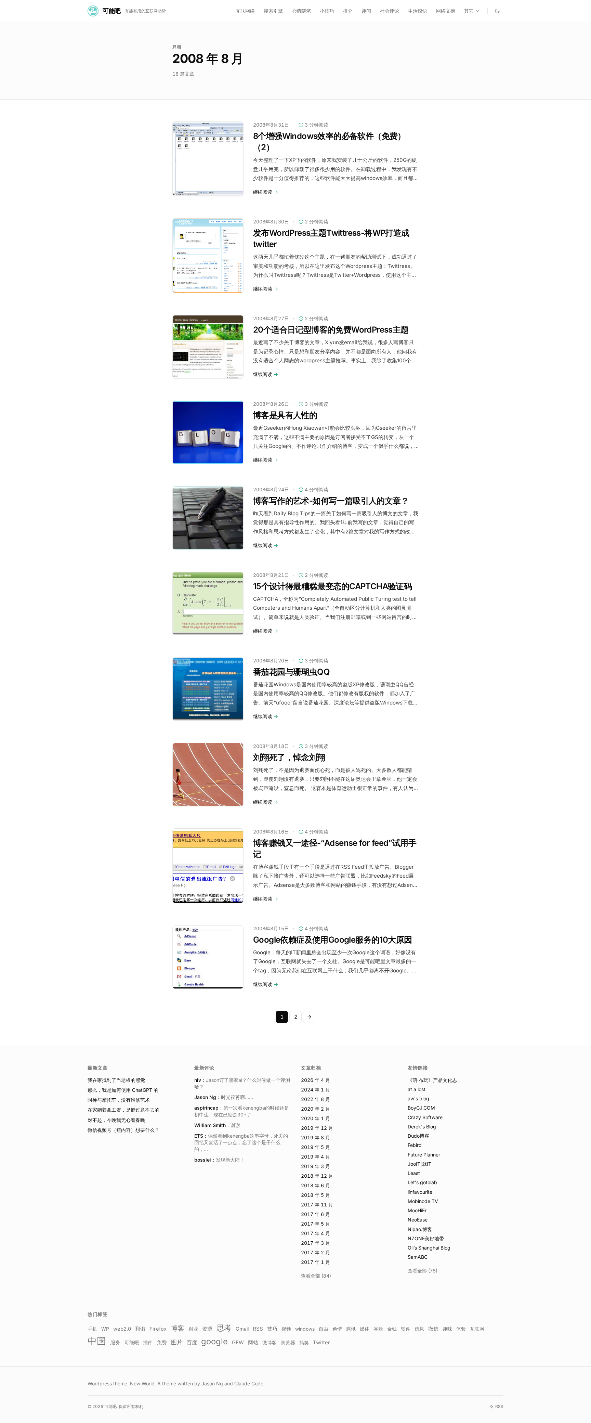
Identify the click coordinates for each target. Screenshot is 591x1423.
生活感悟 (417, 11)
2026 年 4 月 (315, 1080)
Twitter (321, 1343)
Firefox (158, 1329)
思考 (224, 1327)
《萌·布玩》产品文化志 (432, 1080)
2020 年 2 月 (315, 1109)
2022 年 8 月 (315, 1099)
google (214, 1341)
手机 (92, 1329)
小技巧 (327, 11)
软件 (405, 1329)
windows (305, 1329)
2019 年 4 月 (315, 1157)
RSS (258, 1328)
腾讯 (351, 1329)
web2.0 (122, 1329)
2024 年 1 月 (315, 1089)
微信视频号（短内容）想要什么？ (123, 1130)
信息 (419, 1329)
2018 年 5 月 (315, 1195)
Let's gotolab (422, 1182)
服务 (115, 1343)
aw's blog (418, 1098)
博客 (177, 1328)
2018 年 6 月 (315, 1185)
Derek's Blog (422, 1126)
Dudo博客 (418, 1136)
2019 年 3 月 (315, 1166)
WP (105, 1329)
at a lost (416, 1089)
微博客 (269, 1342)
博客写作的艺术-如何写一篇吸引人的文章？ (331, 501)
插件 (148, 1342)
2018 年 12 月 (317, 1176)
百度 (192, 1342)
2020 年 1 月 (315, 1118)
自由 (323, 1329)
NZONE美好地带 (426, 1238)
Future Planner (424, 1154)
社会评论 (389, 11)
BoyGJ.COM (421, 1108)
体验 (461, 1329)
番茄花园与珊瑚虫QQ (291, 672)
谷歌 (378, 1329)
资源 (207, 1328)
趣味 (447, 1329)
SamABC (418, 1257)
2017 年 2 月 (315, 1252)
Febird (415, 1145)
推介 (348, 11)
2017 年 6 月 (315, 1214)
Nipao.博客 (420, 1229)
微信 (433, 1329)
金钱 (392, 1329)
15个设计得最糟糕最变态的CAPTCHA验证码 (332, 586)
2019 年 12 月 (317, 1128)
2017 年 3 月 (315, 1243)
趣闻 (366, 11)
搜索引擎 (273, 11)
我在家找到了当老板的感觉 (116, 1080)
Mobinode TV (423, 1201)
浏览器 (288, 1342)
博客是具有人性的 (285, 415)
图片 (177, 1342)
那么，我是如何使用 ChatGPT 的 (123, 1090)
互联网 (477, 1329)
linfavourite (420, 1192)
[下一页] (309, 1017)
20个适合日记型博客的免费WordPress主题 (331, 330)
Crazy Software (425, 1117)
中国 (97, 1341)
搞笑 (304, 1342)
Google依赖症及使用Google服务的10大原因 (332, 940)
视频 (286, 1329)
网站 (253, 1343)
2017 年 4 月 (315, 1233)
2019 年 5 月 (315, 1147)
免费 (162, 1342)
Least (414, 1173)
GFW (238, 1343)
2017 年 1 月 (315, 1262)
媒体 (364, 1329)
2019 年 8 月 (315, 1137)
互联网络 (245, 11)
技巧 (272, 1329)
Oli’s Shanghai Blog (429, 1248)
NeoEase (418, 1220)
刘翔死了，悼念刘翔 (289, 757)
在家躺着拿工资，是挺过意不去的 (123, 1110)
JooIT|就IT (419, 1164)
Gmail (242, 1329)
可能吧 (131, 1342)
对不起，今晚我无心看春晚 (116, 1120)
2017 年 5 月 (315, 1224)
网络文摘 (445, 11)
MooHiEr (417, 1210)
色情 (337, 1329)
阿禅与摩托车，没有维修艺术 (119, 1100)
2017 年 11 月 (317, 1204)
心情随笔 (301, 11)
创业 (193, 1329)
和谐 (140, 1329)
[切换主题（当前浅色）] (497, 11)
